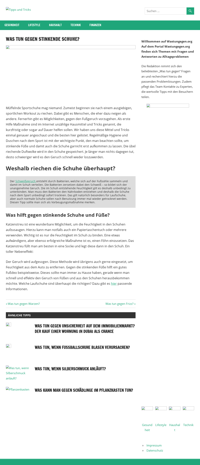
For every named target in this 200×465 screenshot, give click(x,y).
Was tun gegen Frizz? (119, 304)
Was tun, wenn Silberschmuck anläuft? (70, 369)
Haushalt (55, 25)
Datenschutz (154, 450)
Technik (76, 25)
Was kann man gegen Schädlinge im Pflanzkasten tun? (84, 390)
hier (114, 283)
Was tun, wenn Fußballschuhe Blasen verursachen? (82, 347)
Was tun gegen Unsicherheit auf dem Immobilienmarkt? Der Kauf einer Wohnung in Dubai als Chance (85, 328)
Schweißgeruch (25, 181)
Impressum (154, 445)
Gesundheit (11, 25)
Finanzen (95, 25)
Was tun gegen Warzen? (24, 304)
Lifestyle (34, 25)
